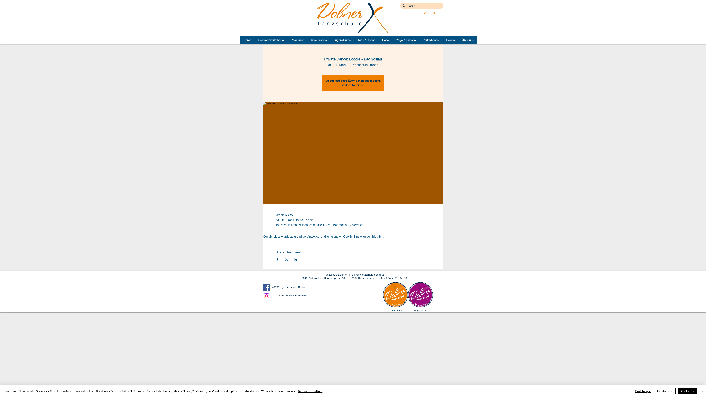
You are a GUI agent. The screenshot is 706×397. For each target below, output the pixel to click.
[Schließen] (701, 391)
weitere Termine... (353, 85)
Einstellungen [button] (643, 391)
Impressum (419, 310)
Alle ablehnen (665, 391)
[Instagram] (266, 295)
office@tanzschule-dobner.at (368, 274)
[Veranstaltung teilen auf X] (286, 259)
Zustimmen (687, 391)
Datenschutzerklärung (311, 391)
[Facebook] (266, 287)
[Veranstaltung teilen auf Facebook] (277, 259)
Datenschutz (398, 310)
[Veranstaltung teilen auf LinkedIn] (295, 259)
